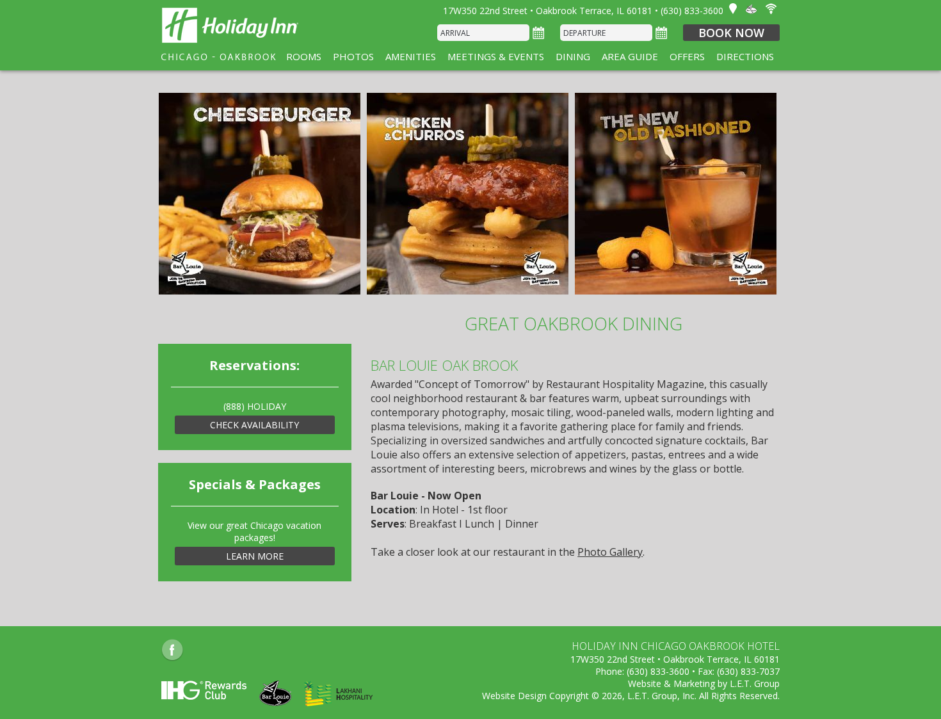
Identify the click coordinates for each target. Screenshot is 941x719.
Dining (573, 56)
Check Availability (254, 425)
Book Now (731, 32)
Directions (745, 56)
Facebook (172, 650)
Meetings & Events (495, 56)
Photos (353, 56)
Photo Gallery (610, 552)
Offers (687, 56)
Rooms (303, 56)
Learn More (255, 556)
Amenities (410, 56)
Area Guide (630, 56)
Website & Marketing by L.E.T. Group (704, 683)
